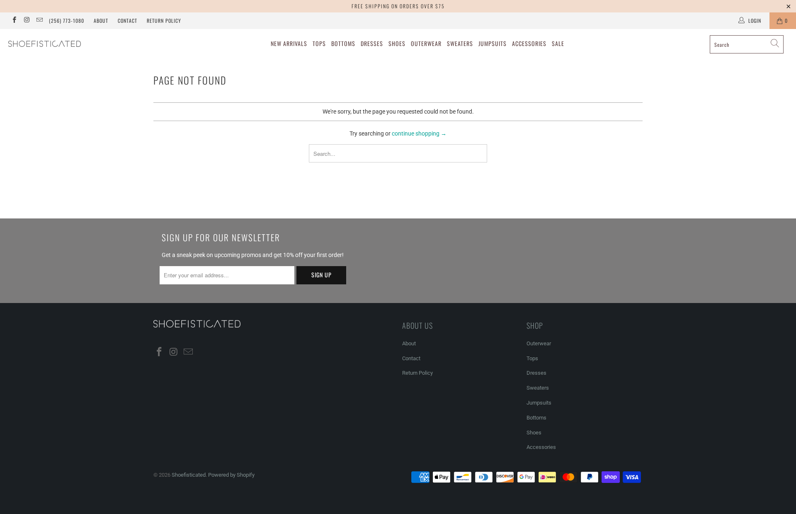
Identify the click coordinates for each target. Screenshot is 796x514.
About (101, 20)
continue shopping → (419, 133)
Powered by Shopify (231, 475)
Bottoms (343, 43)
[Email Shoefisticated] (39, 21)
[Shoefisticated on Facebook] (13, 21)
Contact (127, 20)
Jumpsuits (492, 43)
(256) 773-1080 (66, 20)
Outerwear (426, 43)
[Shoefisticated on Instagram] (26, 21)
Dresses (372, 43)
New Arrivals (289, 43)
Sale (558, 43)
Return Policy (164, 20)
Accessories (529, 43)
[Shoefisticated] (67, 44)
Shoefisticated (189, 475)
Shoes (396, 43)
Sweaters (460, 43)
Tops (319, 43)
